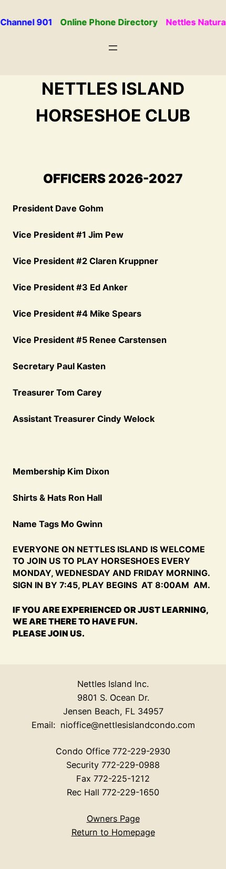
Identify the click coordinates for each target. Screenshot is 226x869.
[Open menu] (113, 48)
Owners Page (113, 818)
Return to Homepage (113, 832)
